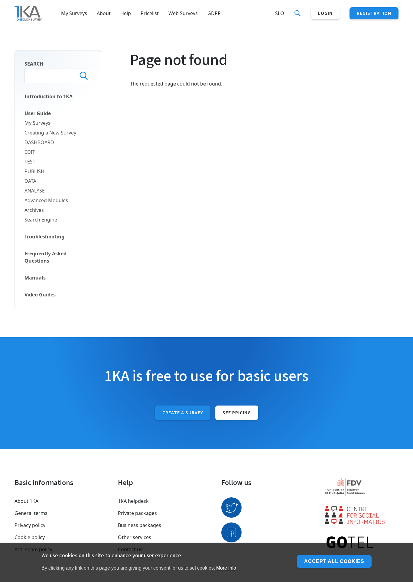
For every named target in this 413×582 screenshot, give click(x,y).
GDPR (214, 13)
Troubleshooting (44, 236)
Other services (134, 537)
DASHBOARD (39, 142)
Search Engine (40, 219)
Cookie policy (30, 537)
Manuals (35, 277)
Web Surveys (183, 13)
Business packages (139, 525)
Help (125, 13)
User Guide (37, 113)
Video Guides (40, 294)
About (104, 13)
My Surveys (74, 13)
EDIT (29, 152)
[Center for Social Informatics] (361, 515)
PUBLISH (34, 171)
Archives (34, 210)
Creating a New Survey (50, 132)
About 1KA (26, 501)
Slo (279, 13)
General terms (31, 513)
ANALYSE (34, 190)
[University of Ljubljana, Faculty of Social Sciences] (361, 487)
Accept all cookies (334, 561)
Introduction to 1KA (48, 96)
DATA (30, 181)
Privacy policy (30, 525)
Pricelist (150, 13)
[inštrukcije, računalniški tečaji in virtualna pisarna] (361, 543)
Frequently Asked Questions (45, 257)
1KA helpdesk (133, 501)
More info (226, 568)
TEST (29, 161)
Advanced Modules (46, 200)
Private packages (137, 513)
